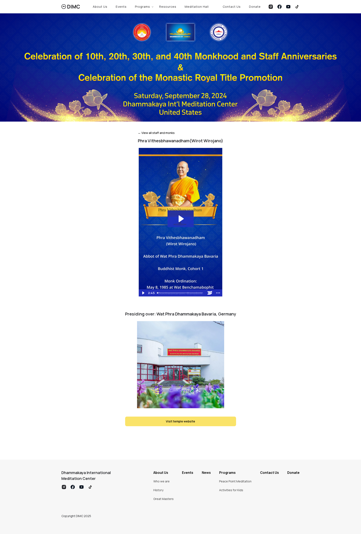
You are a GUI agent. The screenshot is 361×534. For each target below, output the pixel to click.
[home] (70, 6)
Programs (227, 472)
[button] (143, 7)
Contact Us (232, 7)
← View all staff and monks (156, 133)
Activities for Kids (231, 490)
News (206, 472)
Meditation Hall (197, 7)
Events (121, 7)
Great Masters (163, 499)
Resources (167, 7)
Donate (255, 7)
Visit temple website (180, 421)
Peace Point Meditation (235, 481)
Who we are (161, 481)
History (158, 490)
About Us (100, 7)
